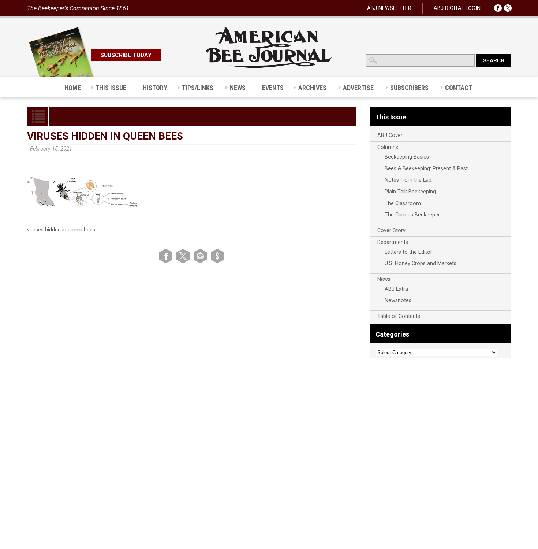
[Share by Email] (201, 256)
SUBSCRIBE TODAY (126, 55)
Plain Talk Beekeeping (410, 192)
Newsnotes (398, 300)
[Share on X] (184, 256)
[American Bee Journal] (269, 67)
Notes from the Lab (408, 180)
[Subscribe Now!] (217, 256)
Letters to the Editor (408, 252)
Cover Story (391, 230)
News (384, 279)
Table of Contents (398, 316)
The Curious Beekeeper (412, 215)
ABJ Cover (390, 135)
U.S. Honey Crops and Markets (420, 263)
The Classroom (403, 203)
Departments (392, 242)
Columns (387, 147)
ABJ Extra (396, 289)
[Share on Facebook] (167, 256)
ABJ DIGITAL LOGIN (457, 8)
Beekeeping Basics (407, 157)
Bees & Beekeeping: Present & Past (426, 169)
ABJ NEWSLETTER (389, 8)
